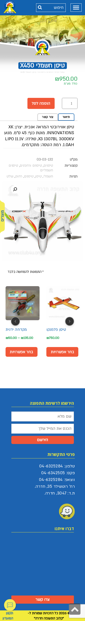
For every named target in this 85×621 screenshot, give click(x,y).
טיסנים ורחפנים (45, 72)
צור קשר (47, 117)
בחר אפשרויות (21, 351)
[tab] (66, 117)
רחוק (18, 176)
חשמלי (48, 176)
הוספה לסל (41, 103)
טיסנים (48, 165)
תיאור (66, 117)
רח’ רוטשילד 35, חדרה (55, 486)
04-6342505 (53, 473)
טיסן (38, 176)
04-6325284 (51, 466)
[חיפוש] (40, 7)
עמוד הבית (60, 72)
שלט (10, 176)
